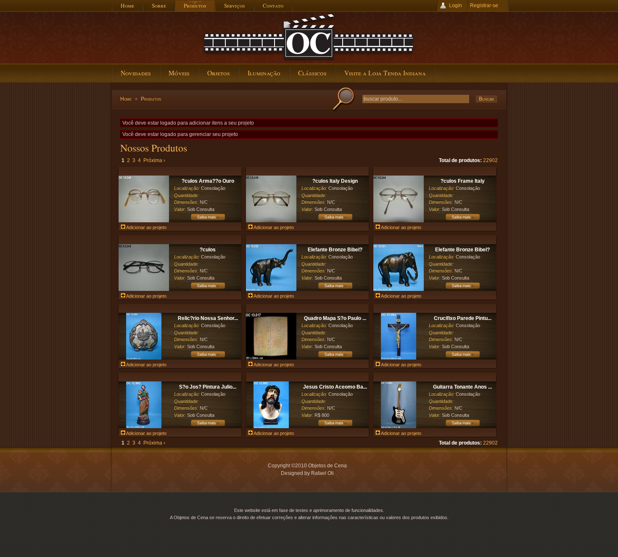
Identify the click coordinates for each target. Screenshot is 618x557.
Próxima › (154, 160)
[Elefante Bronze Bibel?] (271, 289)
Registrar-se (484, 5)
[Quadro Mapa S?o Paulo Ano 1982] (271, 358)
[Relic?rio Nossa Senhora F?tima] (143, 358)
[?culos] (144, 289)
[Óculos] (207, 288)
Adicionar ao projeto (145, 227)
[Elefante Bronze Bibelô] (335, 288)
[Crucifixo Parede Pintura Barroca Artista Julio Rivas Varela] (398, 358)
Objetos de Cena (309, 37)
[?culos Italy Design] (271, 221)
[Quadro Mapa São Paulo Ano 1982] (335, 357)
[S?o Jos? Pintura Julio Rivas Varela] (143, 426)
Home (126, 99)
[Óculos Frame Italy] (462, 219)
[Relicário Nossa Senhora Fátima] (207, 357)
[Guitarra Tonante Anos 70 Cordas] (398, 426)
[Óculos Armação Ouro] (207, 219)
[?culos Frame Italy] (398, 221)
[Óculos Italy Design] (335, 219)
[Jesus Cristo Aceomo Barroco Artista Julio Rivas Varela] (271, 426)
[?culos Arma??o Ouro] (144, 221)
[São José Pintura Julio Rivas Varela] (207, 425)
